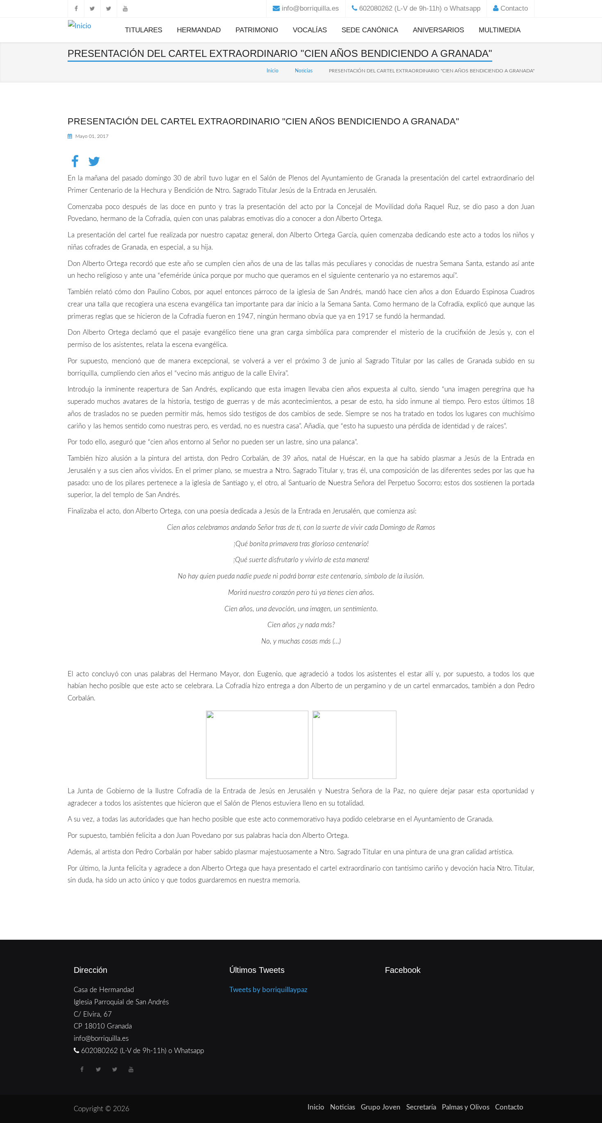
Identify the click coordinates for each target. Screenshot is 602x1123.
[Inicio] (79, 27)
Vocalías (310, 30)
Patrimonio (256, 30)
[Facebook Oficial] (76, 8)
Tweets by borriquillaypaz (268, 989)
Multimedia (500, 30)
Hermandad (199, 30)
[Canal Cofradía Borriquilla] (125, 8)
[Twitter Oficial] (92, 8)
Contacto (514, 8)
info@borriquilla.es (310, 8)
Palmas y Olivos (465, 1107)
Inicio (272, 70)
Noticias (303, 70)
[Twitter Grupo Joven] (108, 8)
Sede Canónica (370, 30)
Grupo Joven (381, 1107)
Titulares (143, 30)
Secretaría (421, 1107)
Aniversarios (438, 30)
